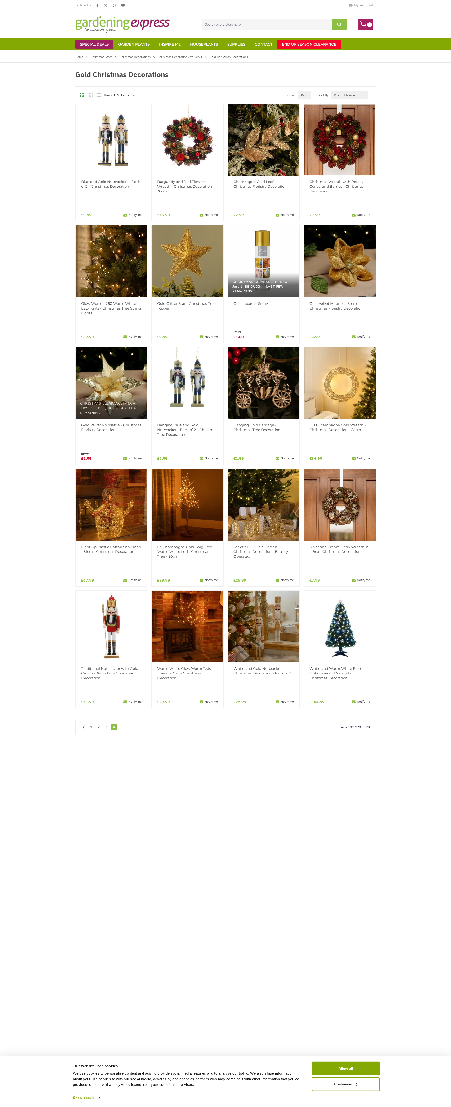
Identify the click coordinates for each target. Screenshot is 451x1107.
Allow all (346, 1068)
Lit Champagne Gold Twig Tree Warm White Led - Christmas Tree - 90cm (184, 552)
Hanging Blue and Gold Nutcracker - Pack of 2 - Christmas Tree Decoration (187, 430)
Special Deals (94, 44)
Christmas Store (101, 57)
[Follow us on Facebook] (97, 5)
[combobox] (274, 24)
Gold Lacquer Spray (250, 303)
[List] (99, 95)
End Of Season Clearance (309, 44)
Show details (83, 1098)
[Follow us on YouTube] (123, 5)
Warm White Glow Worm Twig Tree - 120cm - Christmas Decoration (184, 673)
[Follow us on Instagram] (114, 5)
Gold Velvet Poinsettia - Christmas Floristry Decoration (111, 427)
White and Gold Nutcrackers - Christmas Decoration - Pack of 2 (262, 670)
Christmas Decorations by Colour (180, 57)
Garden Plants (134, 44)
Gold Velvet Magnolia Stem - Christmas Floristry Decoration (336, 305)
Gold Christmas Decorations (229, 57)
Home (79, 57)
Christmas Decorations (135, 57)
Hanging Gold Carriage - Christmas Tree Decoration (256, 427)
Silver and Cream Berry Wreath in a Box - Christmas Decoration (339, 549)
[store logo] (122, 24)
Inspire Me (170, 44)
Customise (343, 1084)
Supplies (236, 44)
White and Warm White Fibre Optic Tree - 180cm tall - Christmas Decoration (335, 673)
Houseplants (204, 44)
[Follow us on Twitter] (105, 5)
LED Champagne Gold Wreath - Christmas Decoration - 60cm (337, 427)
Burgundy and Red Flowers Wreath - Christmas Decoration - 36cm (185, 186)
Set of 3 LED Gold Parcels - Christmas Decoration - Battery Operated (260, 552)
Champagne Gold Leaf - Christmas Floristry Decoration (260, 184)
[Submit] (339, 24)
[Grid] (83, 95)
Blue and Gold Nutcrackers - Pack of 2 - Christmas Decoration (110, 184)
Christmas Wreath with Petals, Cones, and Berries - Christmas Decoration (336, 186)
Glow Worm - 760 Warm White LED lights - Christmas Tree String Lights (111, 308)
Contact (263, 44)
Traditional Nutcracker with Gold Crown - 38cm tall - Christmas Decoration (109, 673)
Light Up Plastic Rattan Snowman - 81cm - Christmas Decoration (111, 549)
